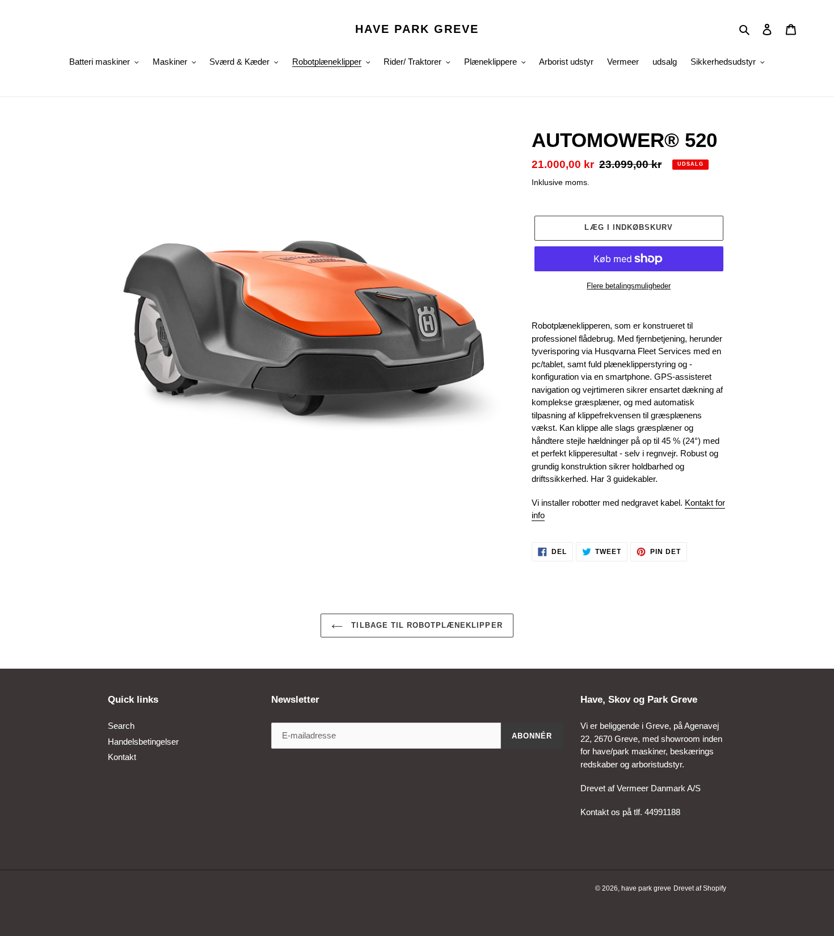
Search (121, 726)
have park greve (417, 29)
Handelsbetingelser (143, 741)
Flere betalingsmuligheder (629, 286)
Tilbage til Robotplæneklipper (425, 625)
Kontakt (122, 757)
